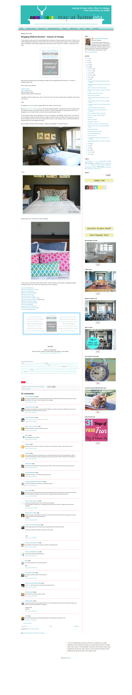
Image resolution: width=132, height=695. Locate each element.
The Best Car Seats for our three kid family (98, 123)
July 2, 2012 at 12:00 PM (31, 508)
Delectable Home (51, 363)
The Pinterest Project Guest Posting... (97, 107)
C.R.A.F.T (57, 363)
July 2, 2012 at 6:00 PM (30, 555)
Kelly (26, 616)
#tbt (85, 161)
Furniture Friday (50, 373)
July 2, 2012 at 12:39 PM (31, 520)
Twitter (47, 353)
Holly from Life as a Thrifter (28, 296)
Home (21, 28)
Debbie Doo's (28, 364)
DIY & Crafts (73, 28)
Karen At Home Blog (30, 396)
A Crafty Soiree (27, 369)
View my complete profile (91, 52)
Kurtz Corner (43, 366)
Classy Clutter (74, 373)
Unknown (27, 444)
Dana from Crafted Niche (27, 291)
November (90, 70)
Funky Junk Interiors (36, 373)
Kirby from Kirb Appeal (27, 304)
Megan (27, 435)
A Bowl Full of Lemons (29, 366)
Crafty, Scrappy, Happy (70, 369)
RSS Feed (58, 353)
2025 (87, 58)
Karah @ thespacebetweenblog (33, 583)
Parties (88, 28)
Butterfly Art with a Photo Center (95, 93)
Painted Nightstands (26, 90)
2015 (87, 60)
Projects (64, 28)
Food (81, 28)
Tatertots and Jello (59, 371)
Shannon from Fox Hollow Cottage (30, 307)
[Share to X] (51, 387)
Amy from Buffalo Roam (27, 288)
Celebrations (103, 161)
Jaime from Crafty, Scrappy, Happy (30, 297)
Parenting (95, 28)
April (89, 148)
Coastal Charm (53, 364)
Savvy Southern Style (71, 366)
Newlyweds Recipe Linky (45, 368)
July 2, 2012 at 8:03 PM (30, 567)
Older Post (76, 626)
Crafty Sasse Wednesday (69, 368)
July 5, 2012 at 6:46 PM (30, 620)
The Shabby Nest (66, 371)
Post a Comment (27, 623)
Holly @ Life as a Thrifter (31, 426)
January (90, 154)
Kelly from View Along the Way (29, 302)
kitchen (103, 165)
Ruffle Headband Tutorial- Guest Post (97, 113)
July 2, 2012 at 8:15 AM (30, 439)
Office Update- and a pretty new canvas (97, 87)
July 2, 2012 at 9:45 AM (30, 485)
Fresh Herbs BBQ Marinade (94, 133)
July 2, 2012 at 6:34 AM (30, 412)
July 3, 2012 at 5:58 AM (30, 578)
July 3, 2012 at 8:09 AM (30, 596)
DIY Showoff (62, 363)
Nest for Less (59, 364)
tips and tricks (89, 168)
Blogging (89, 161)
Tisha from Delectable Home (28, 309)
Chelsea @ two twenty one (32, 542)
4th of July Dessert (92, 135)
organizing (88, 167)
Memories (108, 165)
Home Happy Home (60, 368)
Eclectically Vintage (30, 572)
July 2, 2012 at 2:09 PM (30, 538)
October (90, 73)
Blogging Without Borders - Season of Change (99, 141)
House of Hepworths (55, 369)
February (90, 152)
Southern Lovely (53, 368)
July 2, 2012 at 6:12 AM (30, 402)
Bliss (26, 560)
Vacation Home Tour (53, 28)
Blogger (69, 658)
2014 (87, 62)
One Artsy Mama (46, 371)
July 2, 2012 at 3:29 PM (30, 547)
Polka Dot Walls (25, 89)
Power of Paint (37, 368)
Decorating (27, 388)
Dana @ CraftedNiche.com (32, 551)
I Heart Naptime (27, 363)
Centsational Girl (50, 366)
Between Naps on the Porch (70, 363)
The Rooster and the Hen (66, 373)
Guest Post (87, 165)
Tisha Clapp (28, 490)
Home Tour (42, 28)
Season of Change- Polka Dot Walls (96, 115)
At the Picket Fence (57, 373)
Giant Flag (90, 117)
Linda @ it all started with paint (33, 524)
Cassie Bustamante (30, 407)
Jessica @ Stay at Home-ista (33, 386)
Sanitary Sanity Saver (93, 129)
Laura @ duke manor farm (32, 501)
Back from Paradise (92, 119)
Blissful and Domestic (39, 371)
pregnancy (108, 167)
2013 (87, 64)
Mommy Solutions (30, 368)
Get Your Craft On (37, 366)
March (89, 150)
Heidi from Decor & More (27, 294)
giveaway (108, 163)
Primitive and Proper (57, 366)
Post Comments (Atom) (33, 629)
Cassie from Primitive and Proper (29, 289)
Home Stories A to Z (36, 364)
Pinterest (51, 353)
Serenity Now (52, 371)
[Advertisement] (19, 675)
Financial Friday (44, 373)
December (90, 68)
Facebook (42, 353)
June (89, 143)
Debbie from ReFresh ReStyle (29, 293)
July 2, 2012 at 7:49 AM (30, 430)
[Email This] (48, 387)
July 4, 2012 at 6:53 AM (30, 611)
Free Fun (103, 163)
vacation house (96, 168)
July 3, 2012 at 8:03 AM (30, 587)
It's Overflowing (42, 363)
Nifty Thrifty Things (34, 363)
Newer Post (24, 626)
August (89, 77)
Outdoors (94, 167)
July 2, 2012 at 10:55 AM (31, 496)
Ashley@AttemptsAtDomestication (34, 481)
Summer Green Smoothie (94, 95)
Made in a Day (47, 369)
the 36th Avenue (62, 369)
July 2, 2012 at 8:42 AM (30, 448)
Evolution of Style (43, 364)
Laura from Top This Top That (28, 306)
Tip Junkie (64, 364)
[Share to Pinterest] (55, 387)
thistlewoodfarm (29, 601)
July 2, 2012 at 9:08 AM (30, 458)
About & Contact (31, 28)
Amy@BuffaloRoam (30, 472)
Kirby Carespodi (29, 592)
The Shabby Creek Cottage (39, 369)
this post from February (31, 108)
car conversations (95, 161)
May (89, 145)
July (89, 79)
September (90, 75)
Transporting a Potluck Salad (95, 131)
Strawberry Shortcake (93, 121)
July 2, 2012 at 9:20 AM (30, 467)
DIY (95, 163)
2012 (87, 67)
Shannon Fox (28, 463)
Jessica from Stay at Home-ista (29, 299)
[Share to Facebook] (53, 387)
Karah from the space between (29, 301)
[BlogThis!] (50, 387)
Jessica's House (95, 165)
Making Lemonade (30, 371)
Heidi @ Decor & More (30, 512)
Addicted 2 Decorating (28, 373)
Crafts (109, 161)
